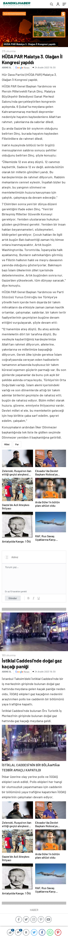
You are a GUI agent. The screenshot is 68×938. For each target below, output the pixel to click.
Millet (7, 444)
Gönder (13, 598)
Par (17, 444)
